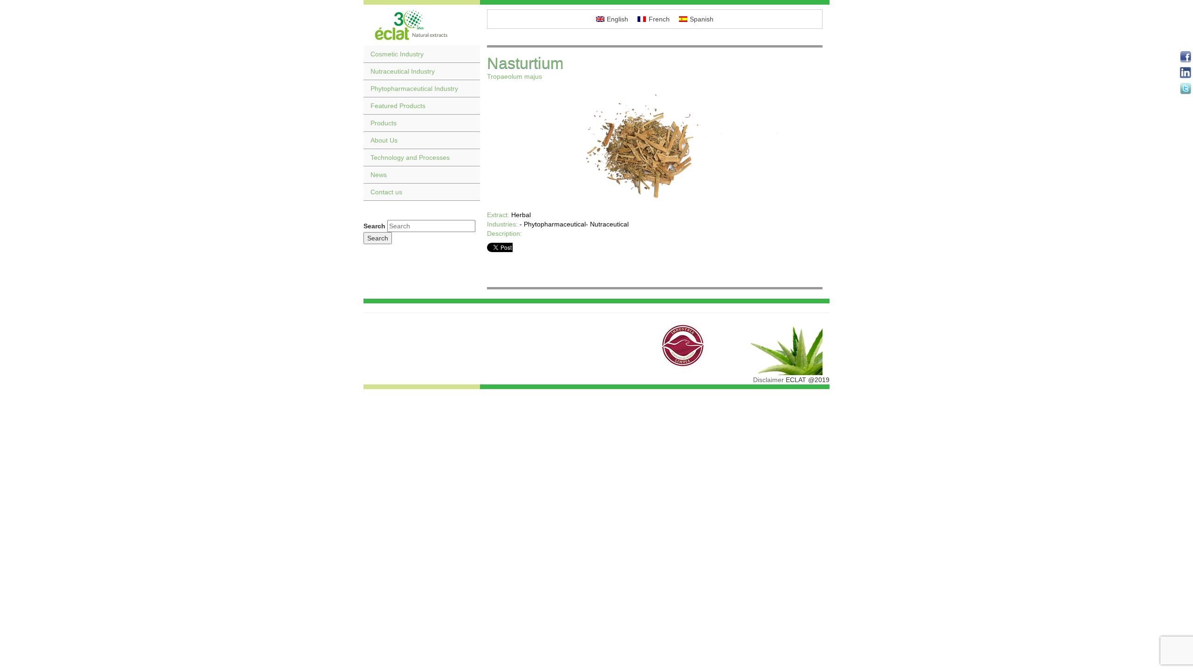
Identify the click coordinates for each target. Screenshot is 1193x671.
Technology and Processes (410, 157)
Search (374, 226)
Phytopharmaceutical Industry (414, 88)
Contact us (386, 192)
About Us (384, 140)
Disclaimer (768, 379)
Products (383, 123)
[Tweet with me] (1185, 88)
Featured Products (397, 106)
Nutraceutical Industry (402, 71)
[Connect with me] (1185, 72)
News (378, 174)
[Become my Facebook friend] (1185, 56)
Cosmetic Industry (397, 54)
